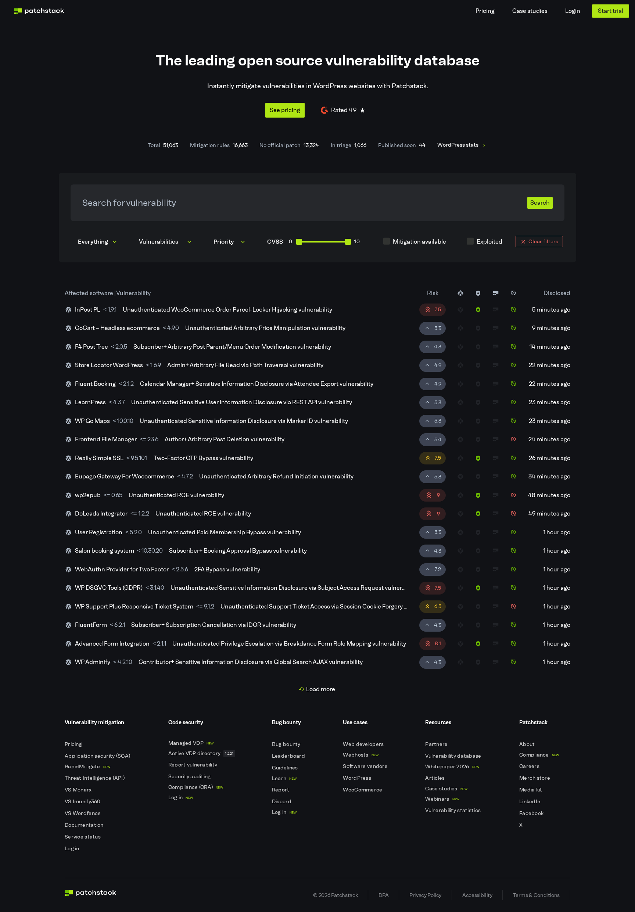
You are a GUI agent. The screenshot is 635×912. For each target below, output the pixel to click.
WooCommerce (363, 790)
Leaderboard (289, 756)
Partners (437, 744)
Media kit (531, 790)
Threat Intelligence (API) (95, 778)
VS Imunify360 (83, 801)
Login (572, 10)
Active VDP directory (201, 753)
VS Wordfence (83, 813)
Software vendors (365, 766)
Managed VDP (191, 743)
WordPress (357, 778)
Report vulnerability (193, 765)
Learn (284, 778)
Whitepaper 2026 (452, 767)
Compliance (539, 755)
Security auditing (190, 776)
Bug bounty (287, 744)
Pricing (485, 10)
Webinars (442, 799)
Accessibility (477, 895)
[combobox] (166, 242)
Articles (435, 778)
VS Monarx (79, 790)
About (527, 744)
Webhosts (361, 755)
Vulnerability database (453, 756)
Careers (530, 766)
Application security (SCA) (98, 756)
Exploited (489, 241)
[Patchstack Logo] (39, 11)
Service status (83, 837)
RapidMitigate (87, 767)
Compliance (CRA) (195, 787)
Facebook (532, 813)
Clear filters (543, 241)
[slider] (299, 242)
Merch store (535, 778)
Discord (282, 801)
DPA (383, 895)
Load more (320, 689)
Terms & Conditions (536, 895)
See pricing (285, 110)
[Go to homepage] (90, 895)
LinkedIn (530, 801)
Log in (72, 848)
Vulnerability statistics (453, 810)
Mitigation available (419, 241)
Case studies (530, 10)
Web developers (364, 744)
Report (281, 790)
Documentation (85, 825)
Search (540, 202)
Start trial (610, 10)
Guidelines (285, 768)
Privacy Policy (425, 895)
